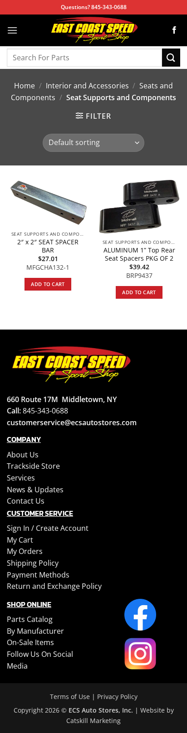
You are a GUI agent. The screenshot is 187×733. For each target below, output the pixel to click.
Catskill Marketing (93, 720)
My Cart (20, 540)
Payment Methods (38, 575)
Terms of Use (70, 696)
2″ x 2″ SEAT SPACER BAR (48, 246)
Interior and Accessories (87, 86)
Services (21, 478)
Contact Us (25, 501)
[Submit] (171, 57)
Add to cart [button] (48, 284)
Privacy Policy (117, 696)
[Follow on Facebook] (174, 30)
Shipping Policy (33, 563)
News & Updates (35, 490)
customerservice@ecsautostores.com (72, 422)
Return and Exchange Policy (54, 586)
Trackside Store (33, 466)
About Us (23, 455)
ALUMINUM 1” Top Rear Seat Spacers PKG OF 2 (139, 254)
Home (24, 86)
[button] (12, 30)
